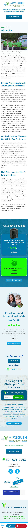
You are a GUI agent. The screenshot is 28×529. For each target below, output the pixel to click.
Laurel (7, 411)
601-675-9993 (15, 369)
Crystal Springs (17, 405)
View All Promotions (14, 280)
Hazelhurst (15, 409)
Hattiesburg (6, 409)
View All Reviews (14, 344)
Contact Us (14, 361)
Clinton (8, 405)
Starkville (14, 418)
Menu (2, 527)
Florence (6, 407)
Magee (21, 411)
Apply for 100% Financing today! (14, 445)
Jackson (23, 409)
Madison (14, 411)
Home (2, 27)
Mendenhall (7, 414)
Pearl (6, 416)
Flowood (14, 407)
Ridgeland (20, 416)
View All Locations (14, 423)
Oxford (22, 414)
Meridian (16, 414)
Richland (12, 416)
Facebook (17, 471)
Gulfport (22, 407)
